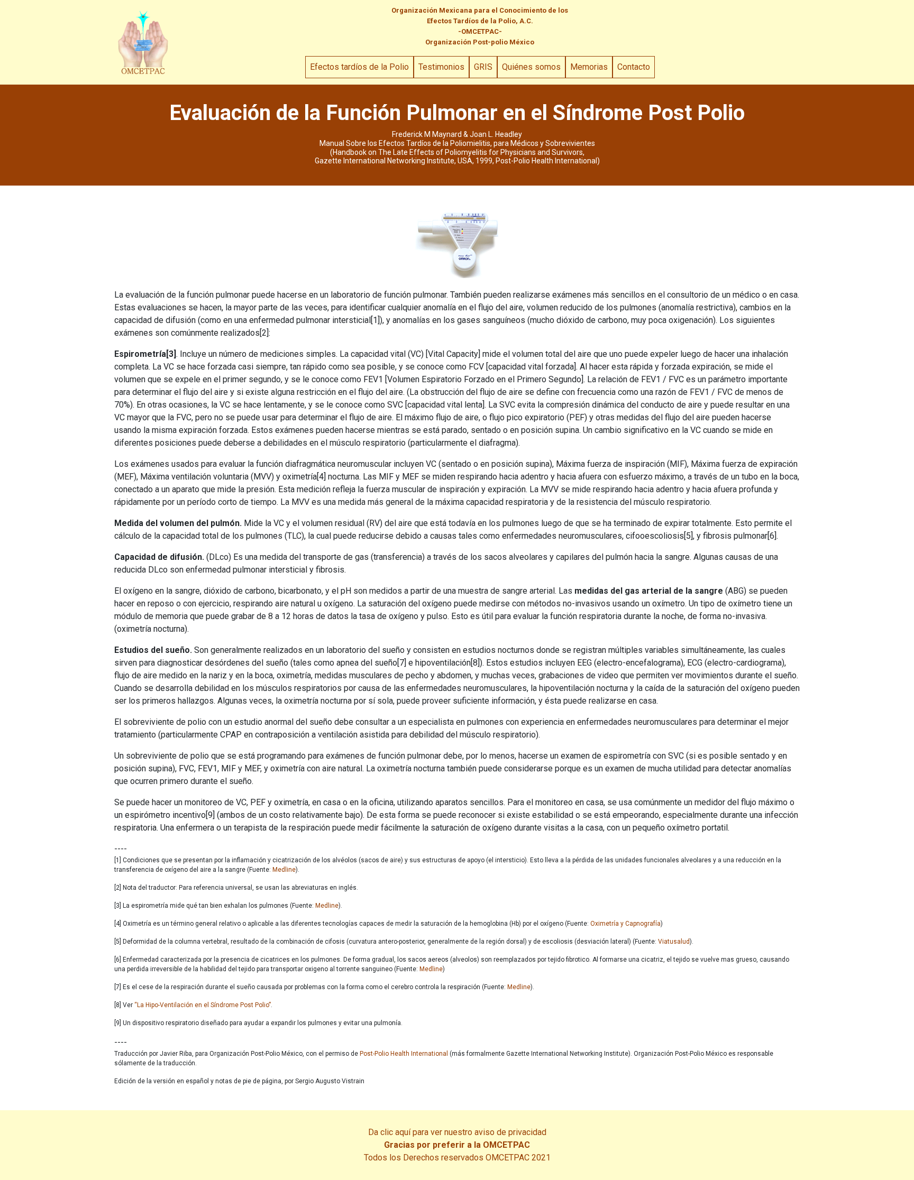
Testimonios (441, 67)
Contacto (633, 67)
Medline (284, 869)
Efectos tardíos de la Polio (359, 67)
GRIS (483, 67)
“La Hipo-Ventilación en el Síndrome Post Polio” (202, 1005)
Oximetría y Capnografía (625, 923)
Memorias (589, 67)
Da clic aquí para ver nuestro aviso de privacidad (457, 1132)
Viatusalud (674, 941)
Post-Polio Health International (404, 1053)
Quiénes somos (531, 67)
